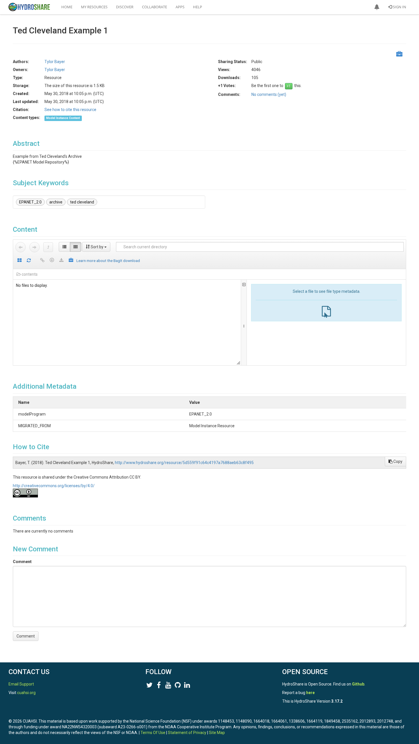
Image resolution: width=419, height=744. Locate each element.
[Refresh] (29, 261)
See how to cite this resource (70, 109)
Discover (124, 6)
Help (197, 6)
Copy (397, 461)
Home (66, 6)
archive (55, 202)
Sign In (399, 6)
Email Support (21, 684)
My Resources (94, 6)
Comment (22, 561)
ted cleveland (82, 202)
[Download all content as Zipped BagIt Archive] (71, 261)
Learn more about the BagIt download (108, 260)
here (310, 692)
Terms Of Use (153, 732)
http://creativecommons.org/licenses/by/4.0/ (54, 485)
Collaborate (154, 6)
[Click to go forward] (34, 247)
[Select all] (19, 261)
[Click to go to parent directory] (48, 247)
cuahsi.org (26, 692)
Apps (180, 6)
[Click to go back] (20, 247)
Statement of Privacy (187, 732)
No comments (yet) (268, 94)
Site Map (217, 732)
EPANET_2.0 (30, 202)
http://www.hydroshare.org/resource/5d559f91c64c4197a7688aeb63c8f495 (184, 462)
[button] (377, 7)
